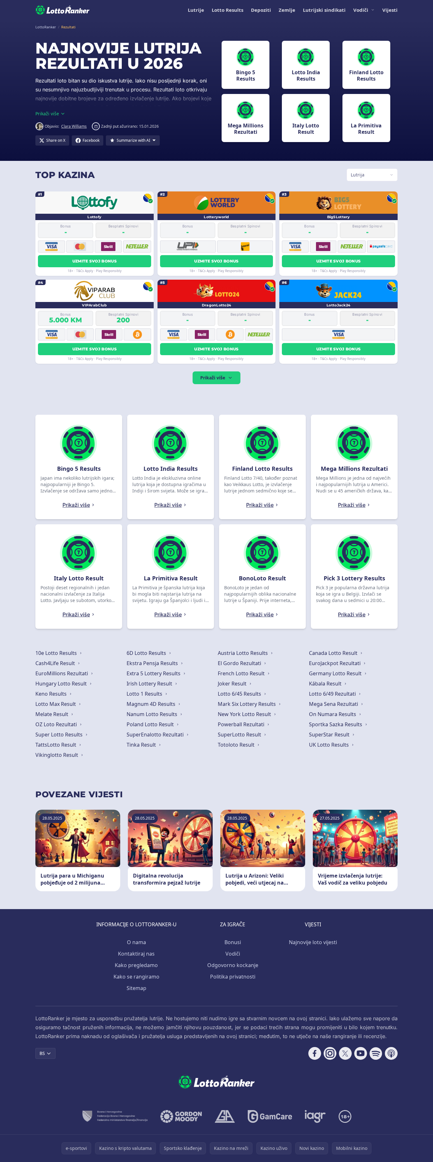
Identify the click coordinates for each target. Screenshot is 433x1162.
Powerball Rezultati (242, 724)
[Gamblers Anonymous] (225, 1116)
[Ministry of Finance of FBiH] (115, 1116)
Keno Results (51, 693)
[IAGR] (315, 1116)
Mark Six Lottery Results (247, 703)
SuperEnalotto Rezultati (156, 734)
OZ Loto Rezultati (56, 724)
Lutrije (196, 10)
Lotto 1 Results (145, 693)
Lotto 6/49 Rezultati (333, 693)
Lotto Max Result (56, 703)
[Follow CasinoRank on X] (345, 1053)
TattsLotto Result (56, 744)
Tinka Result (142, 744)
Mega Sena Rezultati (334, 703)
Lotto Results (227, 10)
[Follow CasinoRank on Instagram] (330, 1053)
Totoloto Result (237, 744)
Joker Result (233, 683)
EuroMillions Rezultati (62, 673)
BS (42, 1053)
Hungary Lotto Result (61, 683)
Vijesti (390, 10)
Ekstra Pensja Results (153, 663)
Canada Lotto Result (334, 652)
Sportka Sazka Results (336, 724)
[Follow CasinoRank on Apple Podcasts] (391, 1053)
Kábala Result (326, 683)
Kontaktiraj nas (136, 953)
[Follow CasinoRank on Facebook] (314, 1053)
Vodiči (360, 10)
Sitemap (136, 988)
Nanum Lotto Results (153, 714)
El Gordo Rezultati (240, 663)
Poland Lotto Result (151, 724)
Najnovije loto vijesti (313, 942)
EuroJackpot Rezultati (335, 663)
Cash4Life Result (55, 663)
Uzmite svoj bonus (94, 261)
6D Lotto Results (147, 652)
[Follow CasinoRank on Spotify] (376, 1053)
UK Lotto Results (329, 744)
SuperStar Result (330, 734)
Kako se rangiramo (136, 976)
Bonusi (232, 942)
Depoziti (261, 10)
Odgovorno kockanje (232, 965)
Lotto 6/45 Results (240, 693)
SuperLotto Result (240, 734)
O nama (136, 942)
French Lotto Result (242, 673)
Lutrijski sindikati (324, 10)
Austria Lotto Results (243, 652)
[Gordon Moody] (181, 1116)
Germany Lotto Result (336, 673)
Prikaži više (212, 378)
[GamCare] (270, 1116)
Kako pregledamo (136, 965)
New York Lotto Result (245, 714)
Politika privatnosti (232, 976)
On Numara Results (333, 714)
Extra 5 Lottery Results (154, 673)
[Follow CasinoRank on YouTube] (360, 1053)
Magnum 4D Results (152, 703)
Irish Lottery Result (150, 683)
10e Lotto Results (56, 652)
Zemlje (287, 10)
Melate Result (52, 714)
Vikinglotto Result (57, 754)
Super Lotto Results (59, 734)
